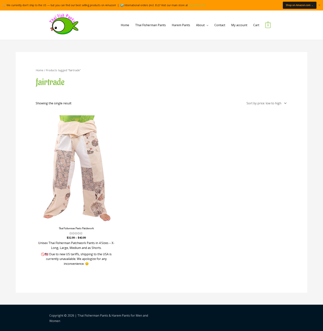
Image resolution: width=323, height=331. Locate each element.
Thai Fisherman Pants (150, 25)
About (200, 25)
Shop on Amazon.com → (299, 5)
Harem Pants (181, 25)
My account (239, 25)
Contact (219, 25)
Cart (256, 25)
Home (125, 25)
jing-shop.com (197, 5)
